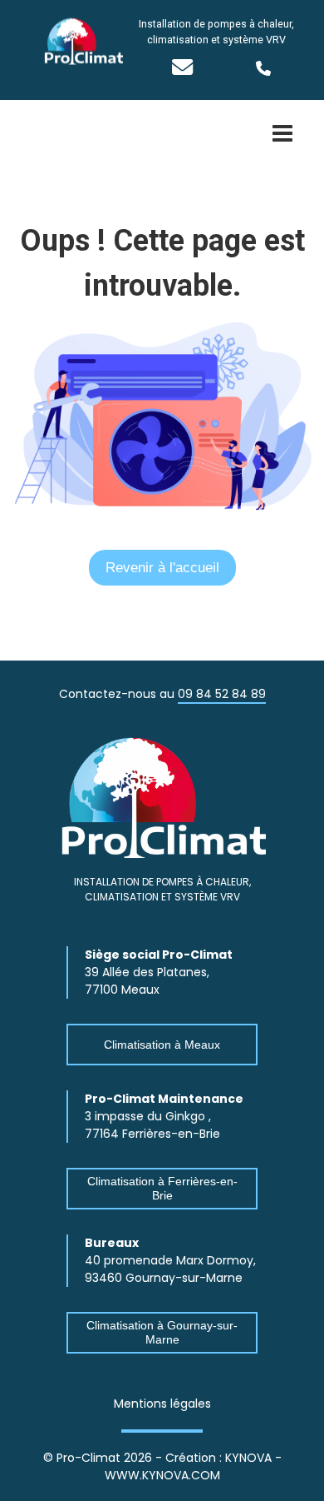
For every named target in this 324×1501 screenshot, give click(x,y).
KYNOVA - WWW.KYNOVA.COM (193, 1466)
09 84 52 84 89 (222, 694)
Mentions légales (162, 1403)
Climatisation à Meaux (162, 1044)
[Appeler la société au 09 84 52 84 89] (281, 68)
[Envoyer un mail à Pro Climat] (182, 70)
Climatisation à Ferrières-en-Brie (162, 1188)
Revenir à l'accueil (162, 568)
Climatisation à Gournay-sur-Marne (162, 1332)
